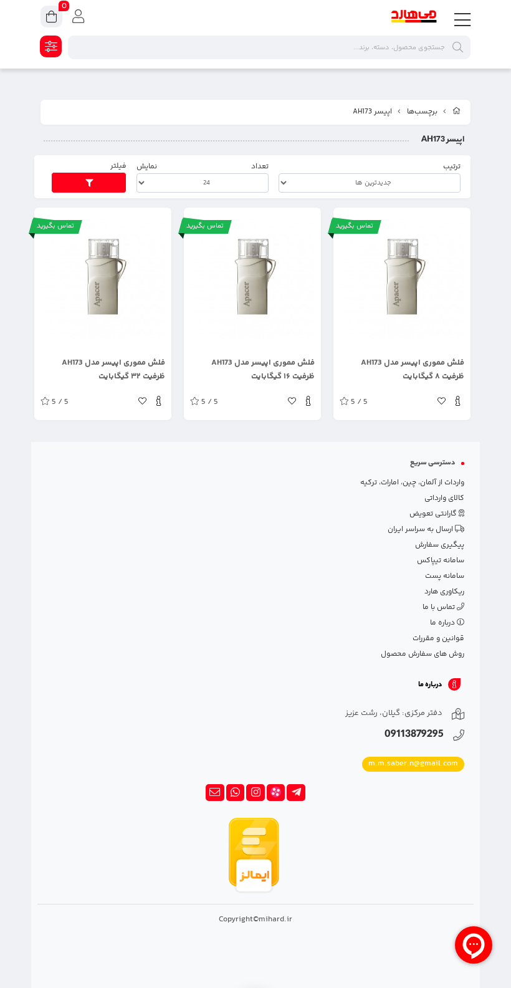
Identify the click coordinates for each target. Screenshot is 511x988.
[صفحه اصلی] (456, 112)
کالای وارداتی (444, 498)
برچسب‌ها (422, 112)
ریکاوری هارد (444, 592)
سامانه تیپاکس (440, 561)
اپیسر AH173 (372, 112)
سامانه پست (444, 576)
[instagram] (255, 793)
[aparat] (276, 793)
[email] (215, 793)
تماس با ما (440, 607)
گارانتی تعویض (434, 514)
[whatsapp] (235, 793)
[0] (51, 18)
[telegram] (296, 793)
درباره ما (443, 623)
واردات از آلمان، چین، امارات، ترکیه (412, 483)
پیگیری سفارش (439, 545)
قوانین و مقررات (438, 639)
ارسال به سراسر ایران (421, 529)
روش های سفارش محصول (422, 654)
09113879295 (414, 735)
